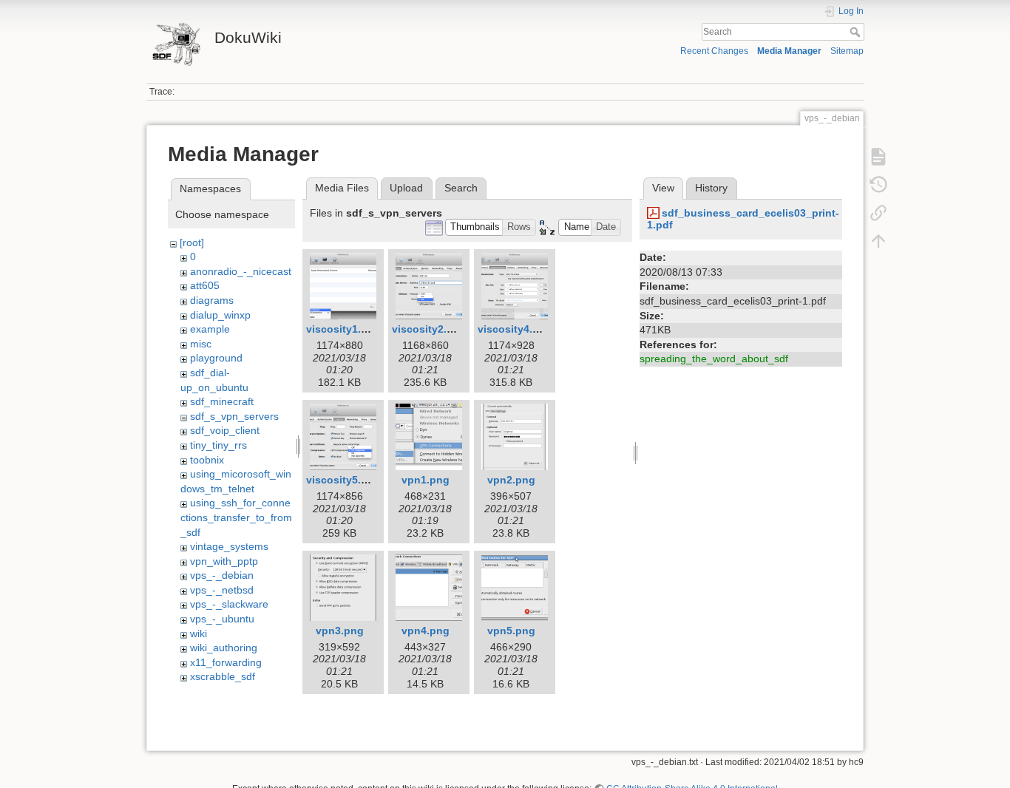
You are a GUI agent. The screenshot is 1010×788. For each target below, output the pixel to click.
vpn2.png (511, 480)
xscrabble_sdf (222, 676)
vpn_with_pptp (224, 561)
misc (200, 344)
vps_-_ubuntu (222, 619)
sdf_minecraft (222, 401)
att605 (205, 285)
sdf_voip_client (225, 430)
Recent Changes (714, 51)
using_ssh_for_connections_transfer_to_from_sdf (236, 517)
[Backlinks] (878, 213)
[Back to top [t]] (878, 241)
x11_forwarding (226, 662)
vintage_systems (229, 546)
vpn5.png (511, 630)
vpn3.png (340, 630)
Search (857, 32)
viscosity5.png (343, 480)
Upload (406, 188)
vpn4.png (425, 630)
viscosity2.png (429, 329)
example (210, 329)
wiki (198, 633)
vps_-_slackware (229, 604)
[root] (192, 242)
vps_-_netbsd (222, 590)
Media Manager (789, 51)
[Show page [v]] (878, 157)
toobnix (207, 460)
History (711, 188)
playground (216, 358)
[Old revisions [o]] (878, 185)
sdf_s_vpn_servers (234, 416)
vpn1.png (425, 480)
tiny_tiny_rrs (218, 445)
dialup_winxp (220, 315)
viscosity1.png (343, 329)
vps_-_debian (222, 575)
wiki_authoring (223, 647)
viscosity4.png (515, 329)
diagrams (212, 300)
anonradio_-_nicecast (240, 271)
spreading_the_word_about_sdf (714, 358)
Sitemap (847, 51)
